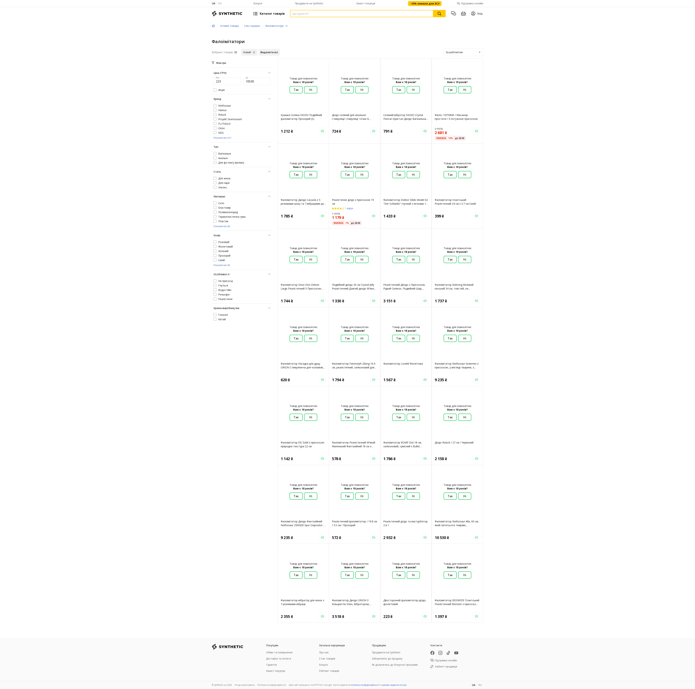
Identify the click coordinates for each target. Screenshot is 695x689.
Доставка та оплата (278, 658)
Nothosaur (224, 105)
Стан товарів (327, 658)
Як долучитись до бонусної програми (395, 664)
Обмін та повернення (279, 652)
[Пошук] (439, 13)
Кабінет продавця (446, 666)
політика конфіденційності (365, 684)
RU (220, 3)
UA (213, 3)
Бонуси (257, 3)
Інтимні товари (229, 26)
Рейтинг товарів (329, 671)
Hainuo (222, 110)
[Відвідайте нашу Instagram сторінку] (440, 653)
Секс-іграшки (252, 26)
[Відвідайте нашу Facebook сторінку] (432, 653)
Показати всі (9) (222, 265)
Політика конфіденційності (271, 684)
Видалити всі (269, 52)
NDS (221, 132)
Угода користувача (245, 684)
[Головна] (213, 26)
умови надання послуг (394, 684)
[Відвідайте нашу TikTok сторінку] (448, 653)
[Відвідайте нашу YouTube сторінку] (456, 653)
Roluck (222, 114)
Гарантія (271, 664)
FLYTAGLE (224, 123)
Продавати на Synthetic (309, 3)
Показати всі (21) (222, 137)
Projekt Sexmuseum (230, 119)
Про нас (324, 652)
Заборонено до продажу (387, 658)
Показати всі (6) (222, 226)
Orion (221, 128)
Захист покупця (365, 3)
